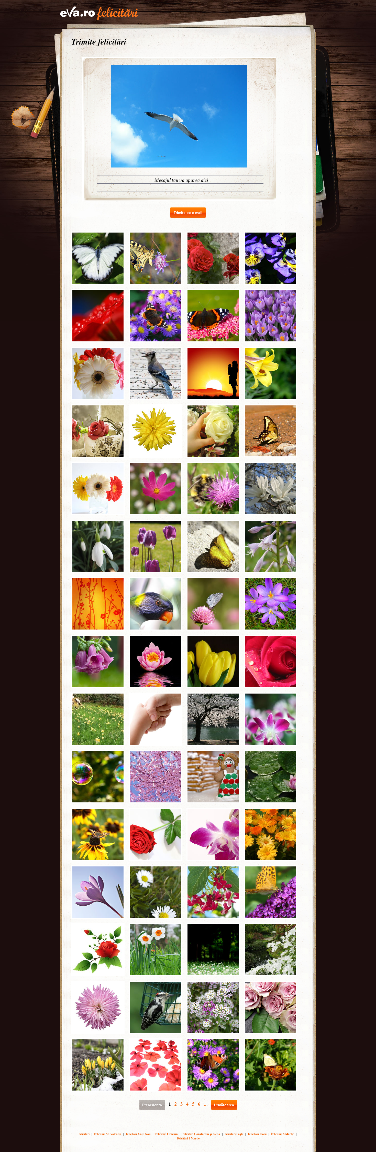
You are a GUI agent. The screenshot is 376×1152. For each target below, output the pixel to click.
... (206, 1104)
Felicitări (84, 1134)
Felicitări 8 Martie (282, 1134)
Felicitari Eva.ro (99, 13)
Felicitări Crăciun (166, 1134)
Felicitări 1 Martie (188, 1138)
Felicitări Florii (257, 1134)
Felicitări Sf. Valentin (107, 1134)
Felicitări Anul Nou (138, 1134)
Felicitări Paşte (234, 1134)
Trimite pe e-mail (188, 213)
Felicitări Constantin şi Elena (201, 1134)
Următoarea (224, 1105)
